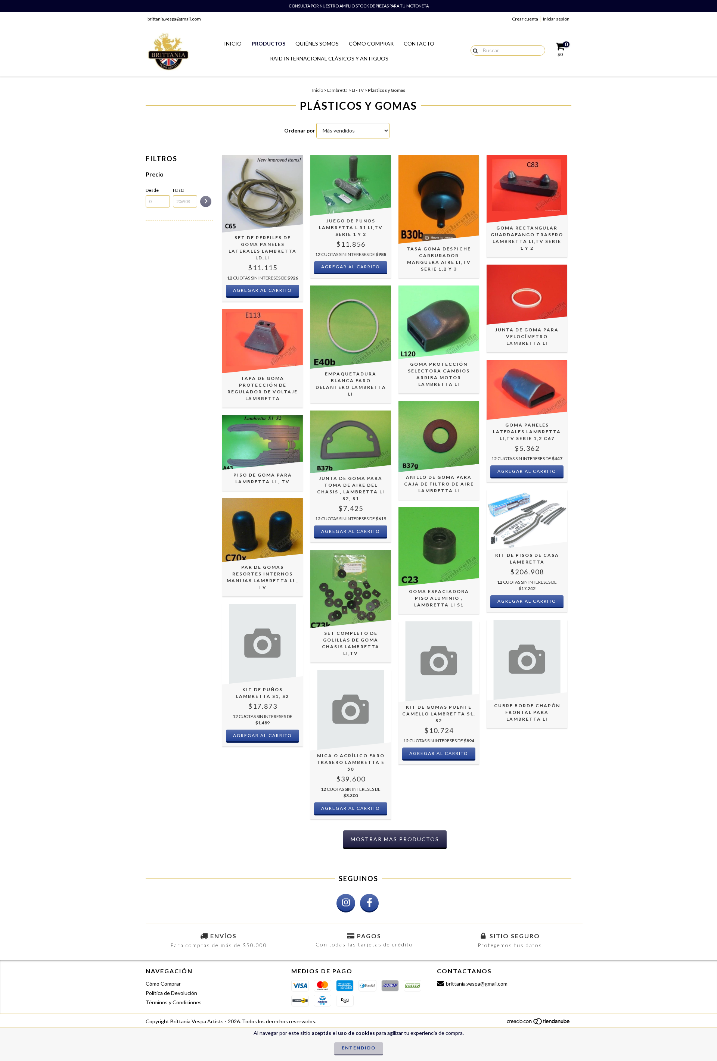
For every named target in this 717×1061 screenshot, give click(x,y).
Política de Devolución (171, 993)
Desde (152, 190)
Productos (268, 43)
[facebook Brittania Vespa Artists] (369, 903)
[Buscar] (474, 50)
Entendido (359, 1048)
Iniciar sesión (556, 19)
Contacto (419, 43)
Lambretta (337, 90)
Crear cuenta (525, 19)
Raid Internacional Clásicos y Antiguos (329, 58)
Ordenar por (299, 130)
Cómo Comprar (371, 43)
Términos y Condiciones (174, 1002)
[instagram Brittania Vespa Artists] (345, 903)
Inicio (233, 43)
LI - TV (358, 90)
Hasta (178, 190)
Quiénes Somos (317, 43)
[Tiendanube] (538, 1023)
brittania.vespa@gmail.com (174, 19)
